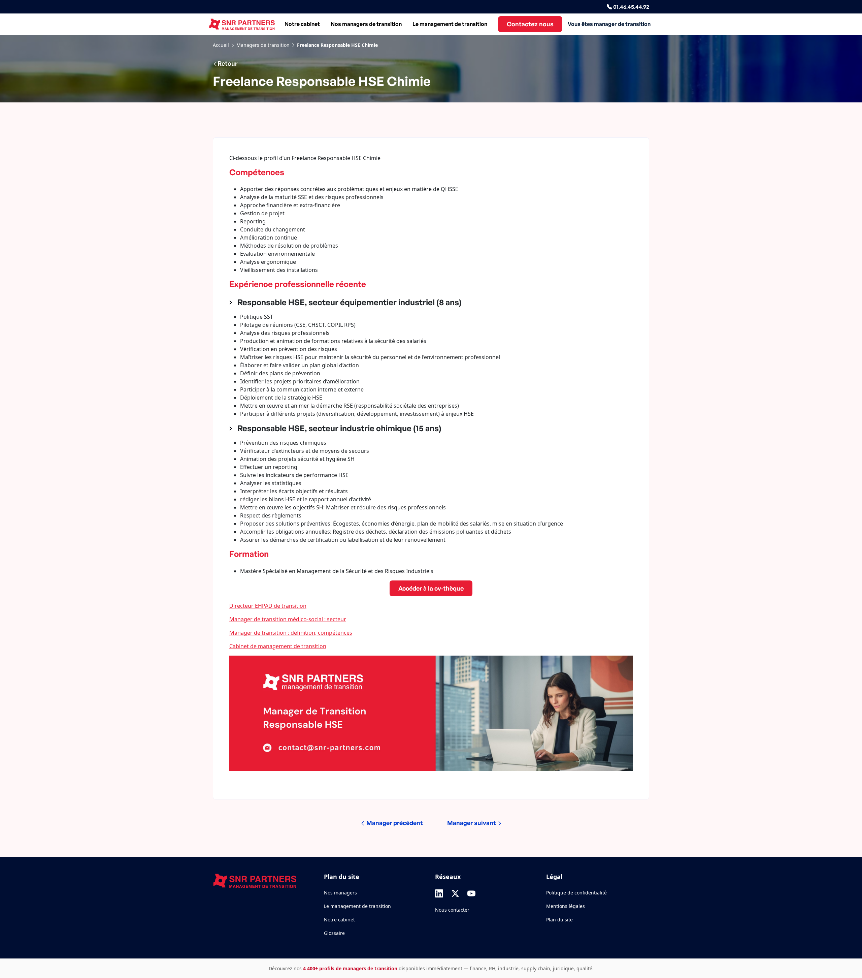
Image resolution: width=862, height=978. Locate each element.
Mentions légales (565, 906)
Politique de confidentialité (576, 892)
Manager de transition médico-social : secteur (287, 619)
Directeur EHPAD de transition (267, 605)
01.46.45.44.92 (630, 6)
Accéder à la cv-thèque (431, 588)
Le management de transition (449, 24)
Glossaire (334, 933)
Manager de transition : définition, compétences (290, 632)
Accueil (221, 45)
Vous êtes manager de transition (609, 24)
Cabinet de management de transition (277, 646)
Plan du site (559, 919)
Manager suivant (472, 822)
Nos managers (340, 892)
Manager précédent (394, 822)
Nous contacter (452, 910)
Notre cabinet (302, 24)
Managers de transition (263, 45)
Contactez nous (530, 24)
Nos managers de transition (366, 24)
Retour (227, 63)
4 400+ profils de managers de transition (350, 968)
